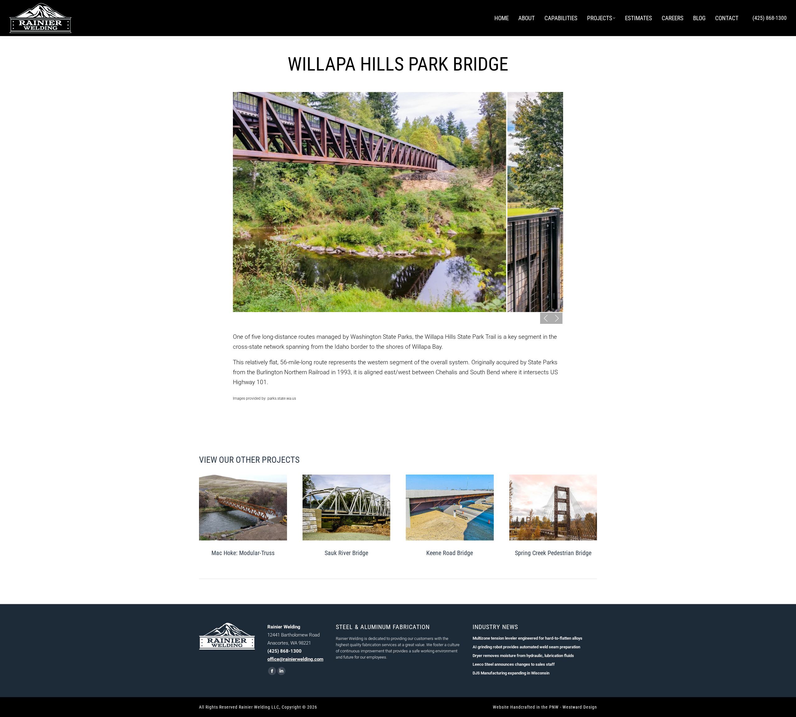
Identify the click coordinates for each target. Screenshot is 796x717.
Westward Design (579, 707)
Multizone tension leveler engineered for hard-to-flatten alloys (527, 638)
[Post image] (243, 507)
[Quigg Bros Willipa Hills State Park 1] (397, 202)
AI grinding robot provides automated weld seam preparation (526, 647)
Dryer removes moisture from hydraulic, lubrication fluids (523, 655)
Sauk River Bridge (346, 553)
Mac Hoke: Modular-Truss (243, 553)
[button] (545, 318)
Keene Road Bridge (449, 553)
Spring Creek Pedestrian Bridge (553, 553)
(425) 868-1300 (769, 18)
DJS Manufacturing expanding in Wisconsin (511, 673)
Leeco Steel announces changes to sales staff (514, 664)
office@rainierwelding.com (295, 659)
